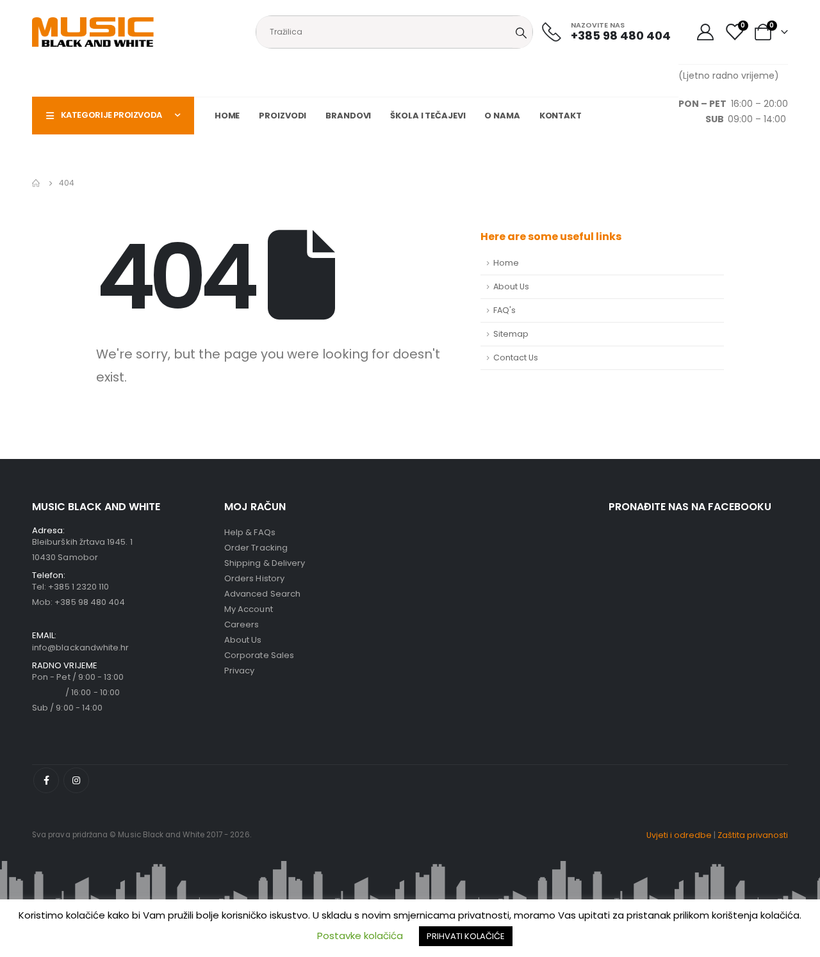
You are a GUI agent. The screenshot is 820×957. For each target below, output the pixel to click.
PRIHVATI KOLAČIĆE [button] (466, 936)
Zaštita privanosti (753, 835)
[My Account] (705, 32)
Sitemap (511, 333)
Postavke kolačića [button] (360, 935)
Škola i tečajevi (427, 115)
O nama (502, 115)
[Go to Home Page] (36, 183)
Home (227, 115)
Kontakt (560, 115)
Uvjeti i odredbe (679, 835)
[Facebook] (46, 780)
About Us (511, 286)
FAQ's (504, 310)
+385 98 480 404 (89, 602)
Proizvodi (282, 115)
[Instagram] (76, 780)
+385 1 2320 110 (78, 587)
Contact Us (515, 357)
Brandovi (348, 115)
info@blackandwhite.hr (80, 647)
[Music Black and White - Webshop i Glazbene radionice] (93, 32)
